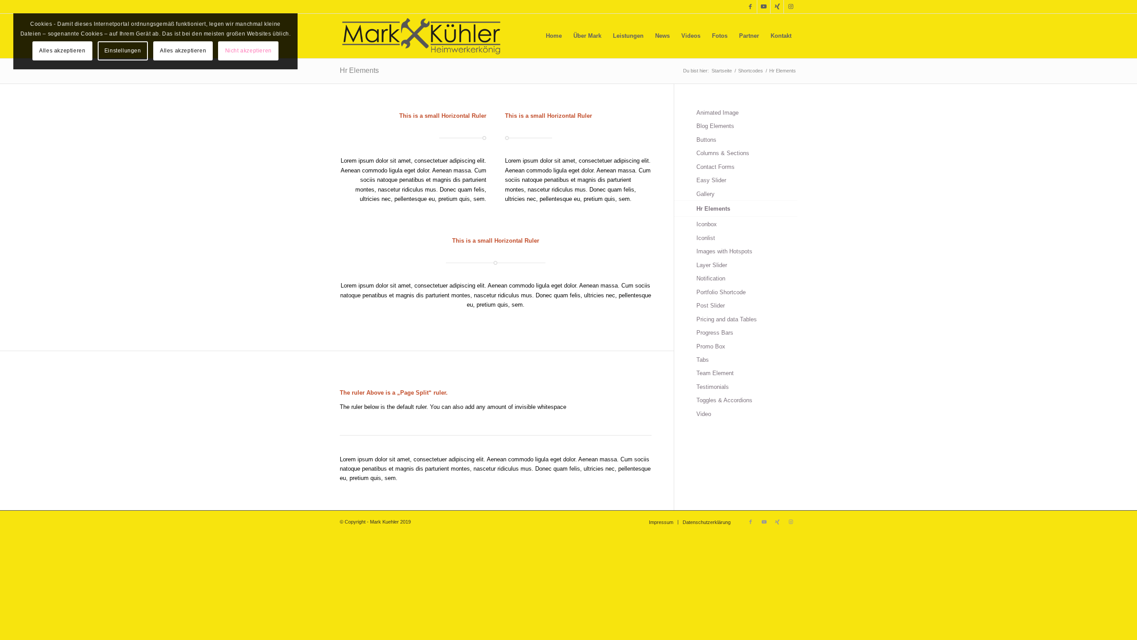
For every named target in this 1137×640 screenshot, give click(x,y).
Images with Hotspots (724, 251)
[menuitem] (554, 36)
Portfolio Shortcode (721, 292)
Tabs (702, 359)
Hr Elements (359, 70)
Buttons (706, 139)
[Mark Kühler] (421, 36)
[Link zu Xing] (777, 6)
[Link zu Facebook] (750, 6)
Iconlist (705, 238)
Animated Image (717, 112)
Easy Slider (711, 180)
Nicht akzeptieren (248, 51)
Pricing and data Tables (726, 319)
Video (703, 414)
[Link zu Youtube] (763, 6)
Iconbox (706, 224)
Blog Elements (715, 126)
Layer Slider (711, 265)
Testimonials (712, 387)
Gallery (705, 194)
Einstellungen (122, 51)
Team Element (715, 373)
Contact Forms (715, 167)
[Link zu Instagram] (790, 6)
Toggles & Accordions (724, 400)
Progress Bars (714, 332)
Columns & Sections (722, 153)
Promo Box (710, 346)
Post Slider (710, 305)
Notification (710, 278)
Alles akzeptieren (62, 51)
